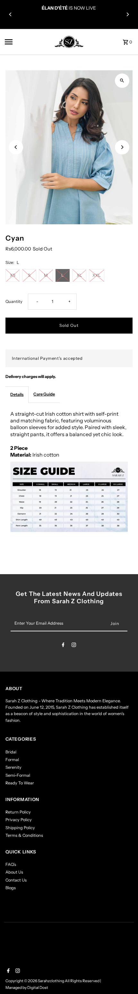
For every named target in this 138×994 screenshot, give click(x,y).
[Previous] (10, 14)
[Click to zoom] (122, 80)
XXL (96, 275)
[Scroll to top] (124, 977)
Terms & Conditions (24, 835)
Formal (12, 759)
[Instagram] (74, 646)
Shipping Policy (20, 827)
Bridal (10, 752)
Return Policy (18, 812)
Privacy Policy (18, 819)
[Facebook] (63, 646)
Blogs (10, 887)
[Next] (127, 14)
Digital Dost (37, 987)
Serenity (13, 767)
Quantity (13, 301)
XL (79, 275)
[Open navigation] (22, 42)
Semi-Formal (17, 775)
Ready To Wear (19, 783)
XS (12, 275)
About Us (14, 872)
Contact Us (16, 880)
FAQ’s (10, 864)
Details (16, 394)
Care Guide (44, 394)
